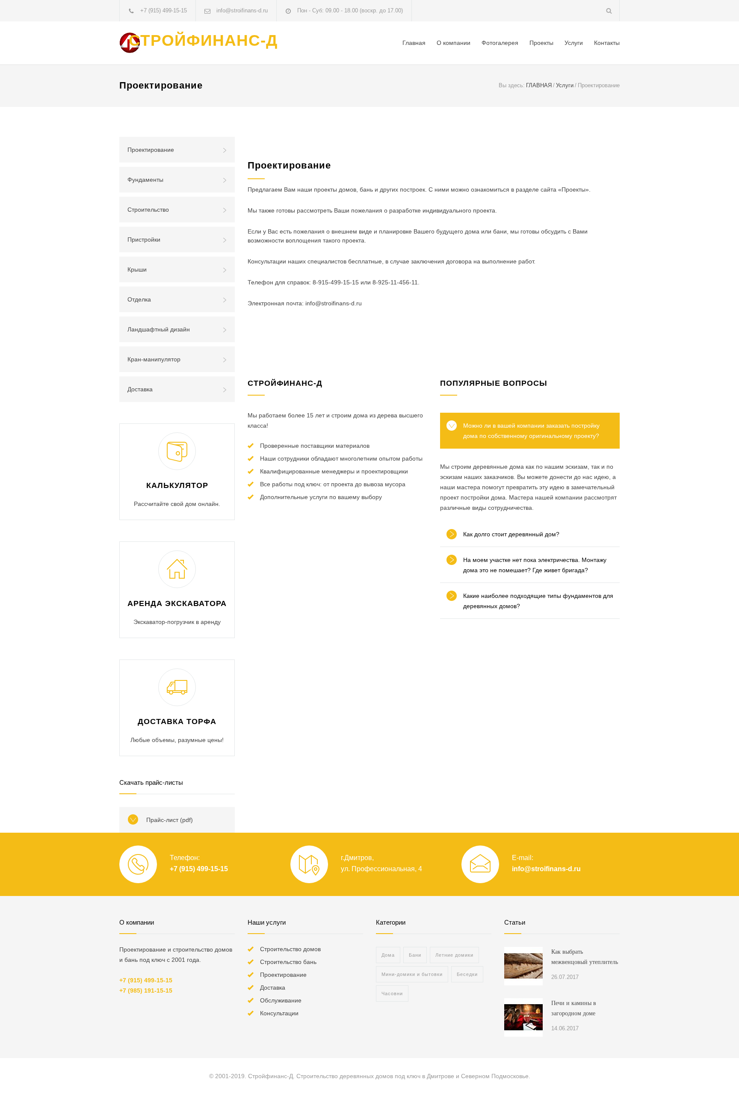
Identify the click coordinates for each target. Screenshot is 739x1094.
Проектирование (150, 149)
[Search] (609, 10)
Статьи (514, 922)
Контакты (607, 42)
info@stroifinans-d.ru (546, 868)
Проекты (541, 42)
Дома (388, 955)
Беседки (467, 974)
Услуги (574, 42)
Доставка (140, 389)
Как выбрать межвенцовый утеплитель (584, 957)
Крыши (137, 269)
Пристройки (143, 239)
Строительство (148, 209)
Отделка (139, 299)
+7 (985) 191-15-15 (145, 990)
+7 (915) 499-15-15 (163, 10)
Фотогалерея (500, 42)
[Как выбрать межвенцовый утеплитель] (523, 966)
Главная (414, 42)
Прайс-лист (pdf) (169, 819)
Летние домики (454, 955)
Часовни (392, 993)
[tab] (530, 431)
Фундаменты (145, 179)
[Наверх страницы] (715, 1070)
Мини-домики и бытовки (412, 974)
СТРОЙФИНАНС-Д (203, 40)
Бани (415, 955)
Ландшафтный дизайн (158, 329)
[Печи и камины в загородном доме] (523, 1017)
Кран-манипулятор (153, 359)
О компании (453, 42)
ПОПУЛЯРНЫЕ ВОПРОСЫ (493, 383)
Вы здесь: (512, 85)
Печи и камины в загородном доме (573, 1008)
